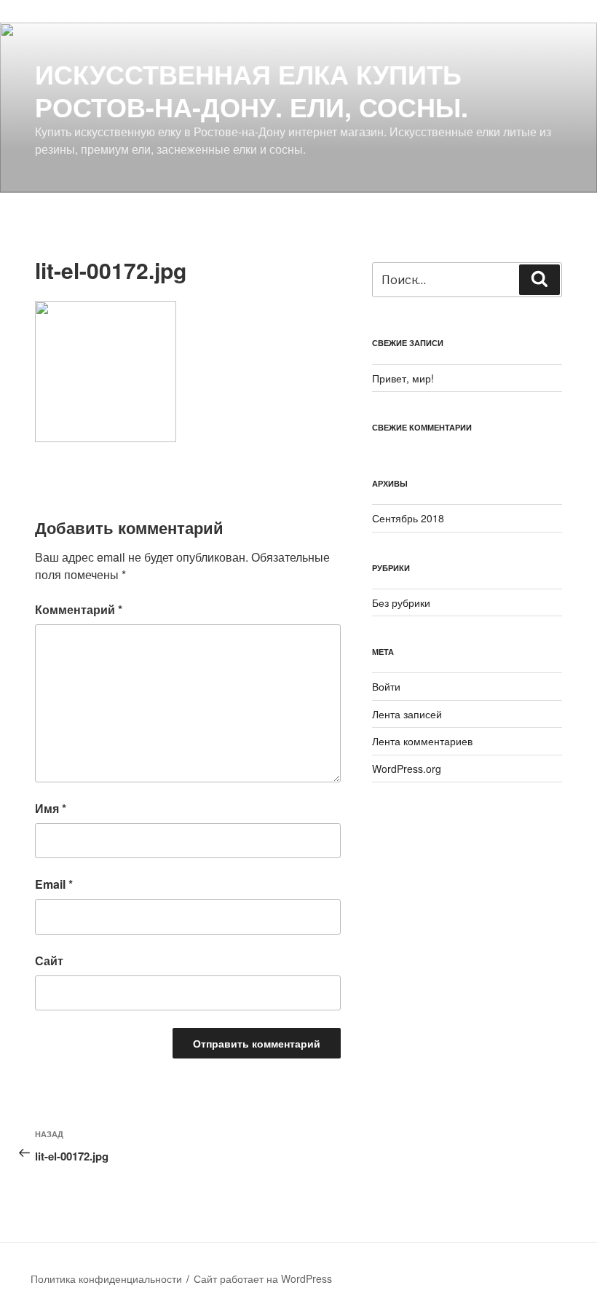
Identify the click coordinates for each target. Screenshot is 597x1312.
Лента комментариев (422, 741)
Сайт (49, 960)
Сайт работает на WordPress (263, 1278)
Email (54, 884)
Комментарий (78, 609)
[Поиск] (539, 279)
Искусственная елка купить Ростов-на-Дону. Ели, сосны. (251, 90)
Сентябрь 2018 (408, 518)
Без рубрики (401, 602)
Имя (50, 808)
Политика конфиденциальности (106, 1278)
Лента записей (407, 714)
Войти (386, 686)
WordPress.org (406, 768)
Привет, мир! (403, 378)
